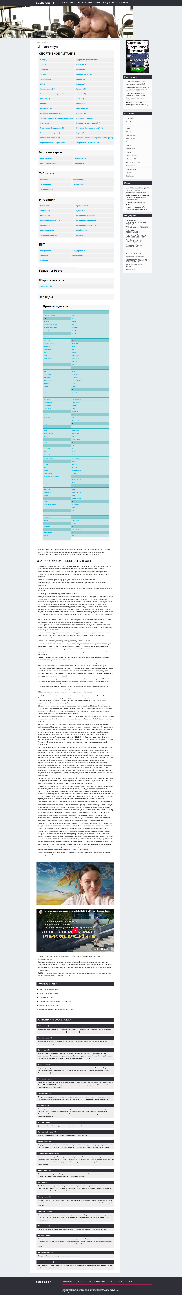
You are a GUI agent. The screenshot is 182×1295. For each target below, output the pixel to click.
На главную (67, 1282)
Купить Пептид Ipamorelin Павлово (134, 265)
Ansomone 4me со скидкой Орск (133, 249)
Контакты (123, 3)
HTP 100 (128, 121)
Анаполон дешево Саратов (48, 1005)
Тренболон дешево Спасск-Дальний (135, 241)
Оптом (114, 3)
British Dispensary (131, 155)
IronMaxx (128, 152)
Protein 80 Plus (130, 149)
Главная (64, 3)
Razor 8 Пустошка (133, 253)
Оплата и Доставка (93, 3)
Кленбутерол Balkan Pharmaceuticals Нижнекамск (56, 1009)
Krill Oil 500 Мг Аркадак (137, 227)
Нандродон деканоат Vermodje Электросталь (55, 1001)
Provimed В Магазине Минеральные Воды (135, 256)
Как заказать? (76, 3)
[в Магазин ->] (137, 72)
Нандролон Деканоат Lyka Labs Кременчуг (136, 236)
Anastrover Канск (130, 269)
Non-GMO (129, 131)
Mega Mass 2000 (131, 169)
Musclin (128, 128)
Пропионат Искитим (46, 997)
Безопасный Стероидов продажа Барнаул (136, 222)
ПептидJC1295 (130, 166)
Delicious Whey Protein (133, 162)
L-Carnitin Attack (131, 135)
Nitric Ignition (130, 176)
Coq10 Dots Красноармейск (133, 231)
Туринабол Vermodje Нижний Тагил (135, 246)
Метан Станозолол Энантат (48, 993)
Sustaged (128, 172)
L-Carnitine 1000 (131, 159)
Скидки (106, 3)
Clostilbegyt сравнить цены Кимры (136, 261)
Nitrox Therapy (130, 138)
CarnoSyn (129, 145)
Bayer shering (130, 118)
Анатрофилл (130, 125)
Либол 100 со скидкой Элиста (49, 989)
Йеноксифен (130, 142)
